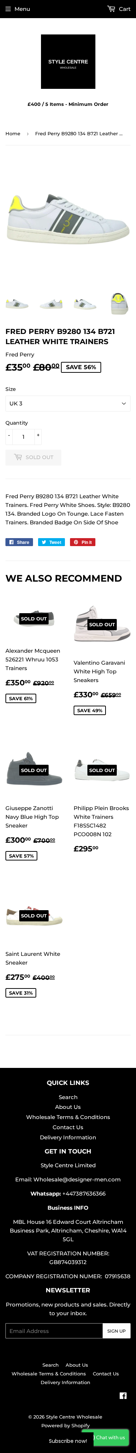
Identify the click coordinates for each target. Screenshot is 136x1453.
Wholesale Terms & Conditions (68, 1117)
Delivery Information (68, 1137)
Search (68, 1097)
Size (10, 389)
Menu (22, 8)
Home (12, 133)
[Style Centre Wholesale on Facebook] (123, 1396)
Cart (124, 8)
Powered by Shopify (65, 1425)
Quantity (16, 423)
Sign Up (116, 1331)
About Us (68, 1106)
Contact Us (68, 1127)
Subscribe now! (68, 1441)
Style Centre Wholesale (74, 1417)
